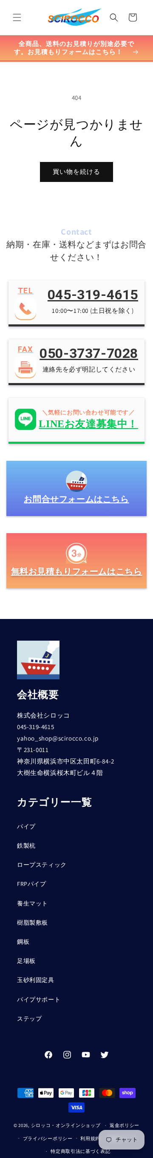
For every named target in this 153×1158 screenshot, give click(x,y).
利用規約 (90, 1138)
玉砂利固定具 (35, 980)
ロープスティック (42, 864)
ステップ (29, 1018)
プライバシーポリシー (48, 1138)
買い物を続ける (76, 171)
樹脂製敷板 (32, 922)
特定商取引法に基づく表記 (80, 1151)
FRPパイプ (31, 884)
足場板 (26, 961)
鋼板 (23, 941)
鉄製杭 (26, 845)
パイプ (26, 826)
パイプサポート (38, 999)
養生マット (32, 903)
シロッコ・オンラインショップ (66, 1125)
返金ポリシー (124, 1125)
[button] (17, 17)
